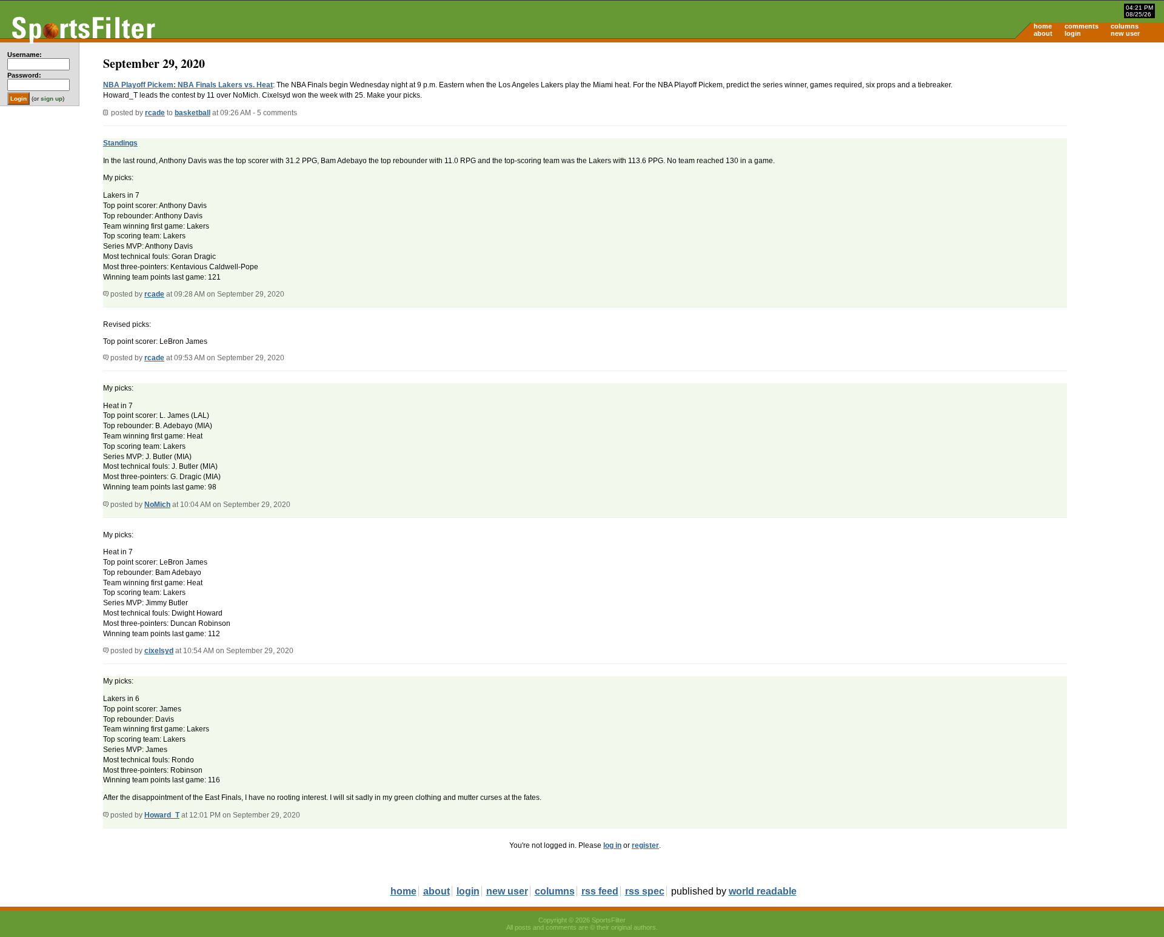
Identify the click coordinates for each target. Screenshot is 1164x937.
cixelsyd (158, 650)
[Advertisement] (1061, 137)
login (1073, 33)
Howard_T (161, 815)
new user (1125, 33)
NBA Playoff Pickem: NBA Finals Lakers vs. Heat (188, 85)
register (645, 845)
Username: (24, 54)
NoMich (157, 504)
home (1043, 26)
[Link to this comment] (106, 294)
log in (612, 845)
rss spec (644, 891)
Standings (120, 143)
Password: (24, 75)
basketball (192, 113)
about (1043, 33)
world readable (763, 891)
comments (1082, 26)
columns (1125, 26)
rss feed (599, 891)
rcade (155, 113)
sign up (51, 98)
